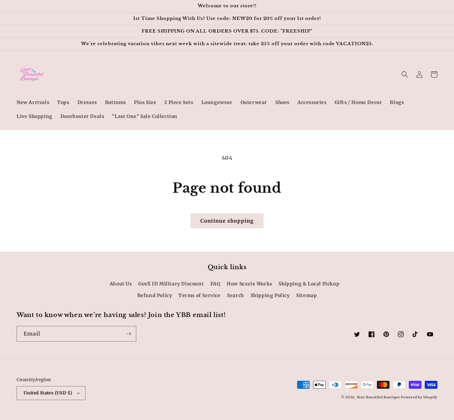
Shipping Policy (270, 295)
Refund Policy (154, 295)
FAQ (215, 284)
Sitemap (306, 295)
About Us (121, 284)
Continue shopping (227, 221)
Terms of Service (199, 295)
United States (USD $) (48, 393)
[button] (404, 74)
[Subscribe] (128, 334)
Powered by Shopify (419, 397)
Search (235, 295)
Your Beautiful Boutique (378, 397)
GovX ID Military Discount (171, 284)
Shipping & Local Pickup (309, 284)
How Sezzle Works (249, 284)
